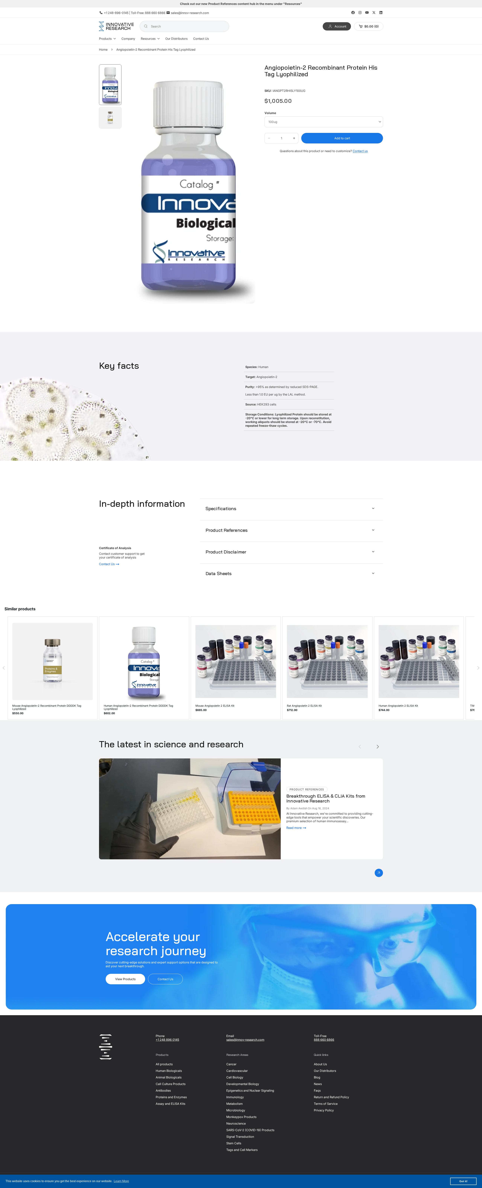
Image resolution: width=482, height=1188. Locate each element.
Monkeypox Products (241, 1117)
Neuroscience (236, 1123)
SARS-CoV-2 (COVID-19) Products (250, 1130)
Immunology (235, 1097)
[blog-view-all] (379, 873)
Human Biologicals (169, 1071)
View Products (125, 979)
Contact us (360, 151)
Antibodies (163, 1090)
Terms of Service (326, 1104)
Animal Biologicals (169, 1077)
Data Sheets (219, 573)
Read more (294, 828)
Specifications (221, 508)
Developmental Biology (242, 1084)
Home (103, 49)
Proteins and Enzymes (171, 1097)
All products (164, 1064)
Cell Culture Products (170, 1084)
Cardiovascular (237, 1071)
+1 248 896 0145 (167, 1040)
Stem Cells (233, 1143)
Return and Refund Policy (331, 1097)
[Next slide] (377, 746)
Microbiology (235, 1110)
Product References (227, 530)
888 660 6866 (155, 13)
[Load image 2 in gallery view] (110, 117)
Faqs (317, 1090)
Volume (270, 113)
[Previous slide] (359, 746)
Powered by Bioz (274, 85)
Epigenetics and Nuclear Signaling (250, 1090)
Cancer (231, 1064)
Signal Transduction (240, 1136)
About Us (320, 1064)
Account (340, 26)
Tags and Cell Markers (242, 1150)
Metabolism (234, 1104)
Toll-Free (320, 1036)
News (318, 1084)
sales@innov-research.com (190, 13)
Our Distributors (325, 1071)
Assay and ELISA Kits (170, 1104)
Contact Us (107, 564)
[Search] (146, 26)
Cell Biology (234, 1077)
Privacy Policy (324, 1110)
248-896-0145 (118, 13)
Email (230, 1036)
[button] (107, 38)
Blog (317, 1077)
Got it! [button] (463, 1181)
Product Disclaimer (226, 552)
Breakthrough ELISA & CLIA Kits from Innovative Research (139, 760)
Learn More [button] (121, 1181)
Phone (160, 1036)
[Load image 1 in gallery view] (110, 84)
